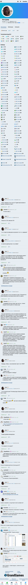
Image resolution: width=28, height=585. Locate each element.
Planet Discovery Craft (19, 165)
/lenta (7, 499)
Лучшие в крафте (18, 162)
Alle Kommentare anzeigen (6, 285)
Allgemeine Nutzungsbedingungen (14, 579)
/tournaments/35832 (9, 199)
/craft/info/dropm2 (9, 462)
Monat (16, 56)
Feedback (19, 572)
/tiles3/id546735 (9, 217)
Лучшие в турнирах (6, 159)
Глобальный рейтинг (6, 165)
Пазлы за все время (6, 155)
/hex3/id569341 (8, 291)
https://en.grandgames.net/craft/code (10, 494)
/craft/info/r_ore (9, 443)
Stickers (3, 162)
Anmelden (25, 1)
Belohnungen (10, 27)
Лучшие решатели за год (20, 155)
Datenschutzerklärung (4, 579)
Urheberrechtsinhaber (9, 571)
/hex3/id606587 (8, 229)
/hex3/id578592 (8, 252)
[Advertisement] (14, 181)
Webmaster (7, 572)
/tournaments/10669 (9, 483)
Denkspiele (17, 27)
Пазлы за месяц (18, 153)
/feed (7, 360)
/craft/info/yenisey (9, 388)
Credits (18, 571)
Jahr (3, 47)
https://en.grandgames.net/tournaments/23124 (13, 424)
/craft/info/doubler (9, 310)
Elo (3, 58)
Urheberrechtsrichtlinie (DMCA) (23, 579)
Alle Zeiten (17, 47)
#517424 (11, 522)
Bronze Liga (4, 30)
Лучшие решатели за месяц (20, 159)
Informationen (3, 27)
